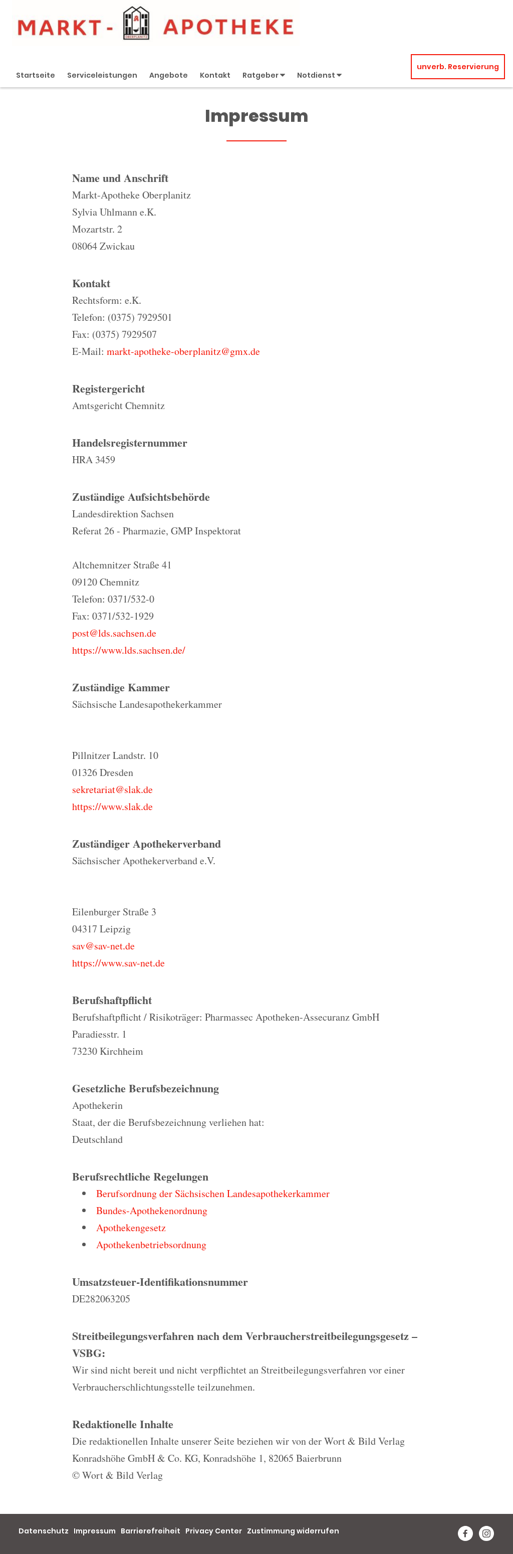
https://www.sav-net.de (118, 962)
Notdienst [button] (317, 75)
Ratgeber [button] (261, 75)
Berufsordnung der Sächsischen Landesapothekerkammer (213, 1193)
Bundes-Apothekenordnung (151, 1210)
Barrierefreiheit (150, 1531)
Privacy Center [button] (213, 1531)
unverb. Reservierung (458, 67)
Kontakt (215, 75)
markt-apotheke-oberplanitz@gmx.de (183, 351)
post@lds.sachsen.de (114, 633)
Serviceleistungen (102, 75)
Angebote (168, 75)
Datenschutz (44, 1531)
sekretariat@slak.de (112, 789)
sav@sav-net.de (103, 945)
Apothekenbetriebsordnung (151, 1244)
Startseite (35, 75)
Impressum (95, 1531)
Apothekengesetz (131, 1227)
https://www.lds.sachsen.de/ (128, 650)
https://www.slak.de (112, 806)
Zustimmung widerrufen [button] (293, 1531)
